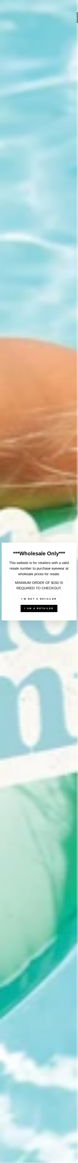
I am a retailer (39, 608)
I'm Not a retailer (39, 599)
